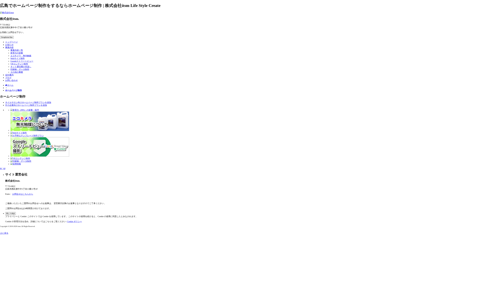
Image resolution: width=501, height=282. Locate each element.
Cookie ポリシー (74, 221)
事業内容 (9, 47)
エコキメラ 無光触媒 (20, 56)
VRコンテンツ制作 (19, 64)
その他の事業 (16, 72)
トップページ (11, 42)
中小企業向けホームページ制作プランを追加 (26, 105)
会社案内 (9, 75)
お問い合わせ (11, 80)
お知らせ (9, 45)
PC (1, 169)
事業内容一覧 (16, 50)
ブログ (8, 78)
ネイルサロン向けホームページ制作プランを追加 (28, 102)
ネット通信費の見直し (20, 67)
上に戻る (4, 233)
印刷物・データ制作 (19, 69)
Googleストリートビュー (21, 61)
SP (4, 169)
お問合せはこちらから (22, 194)
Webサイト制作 (17, 58)
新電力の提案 (16, 53)
